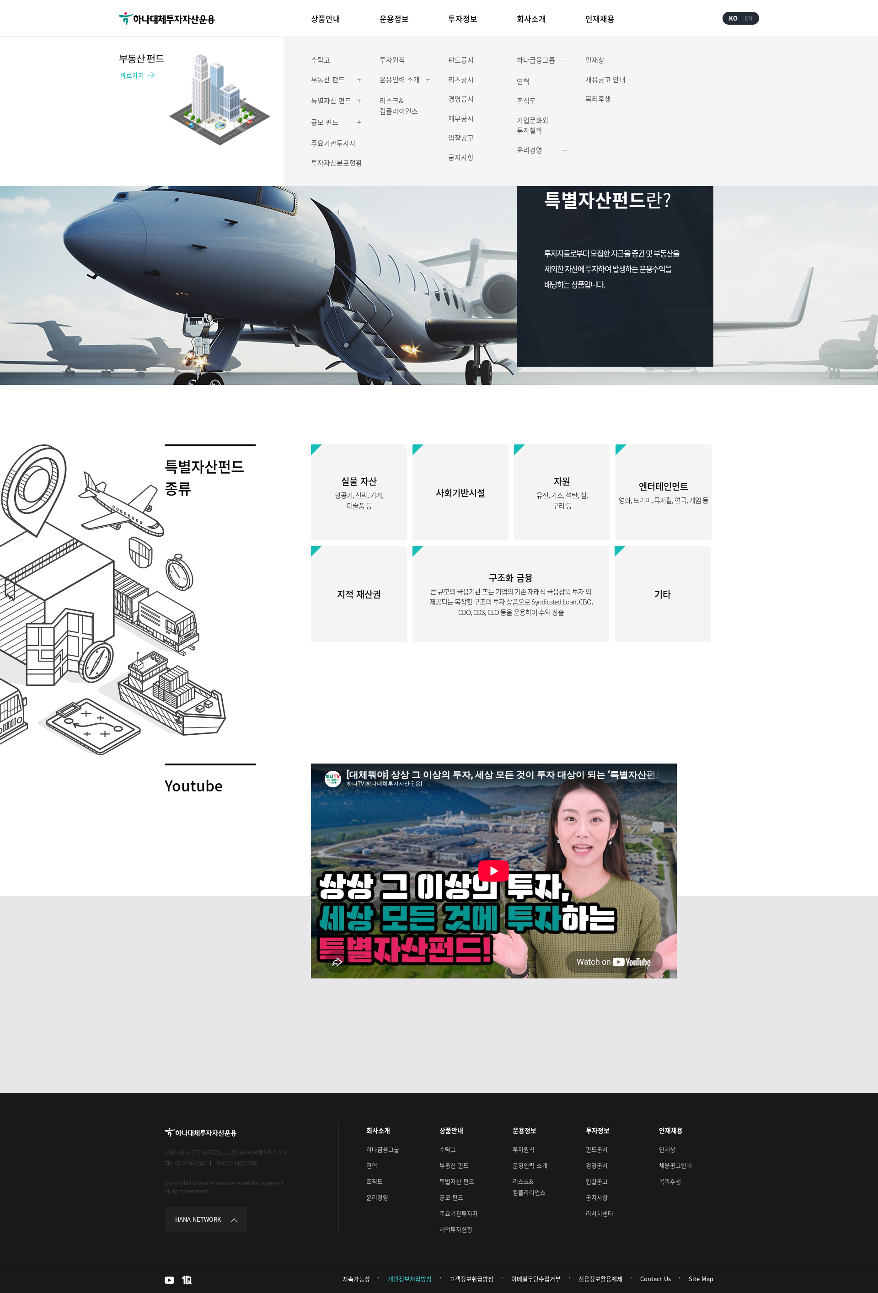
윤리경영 (377, 1197)
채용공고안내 (675, 1165)
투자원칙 (524, 1149)
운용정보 (524, 1130)
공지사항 (597, 1197)
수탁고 (447, 1149)
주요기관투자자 (458, 1213)
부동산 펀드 (454, 1165)
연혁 (371, 1165)
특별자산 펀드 (456, 1181)
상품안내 (451, 1130)
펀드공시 (597, 1149)
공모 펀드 (451, 1197)
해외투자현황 (455, 1229)
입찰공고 (597, 1181)
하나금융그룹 (382, 1149)
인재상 (667, 1149)
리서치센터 (599, 1213)
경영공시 (597, 1165)
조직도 (374, 1181)
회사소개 (378, 1130)
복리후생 (670, 1181)
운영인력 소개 (530, 1165)
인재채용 (671, 1130)
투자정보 (598, 1130)
